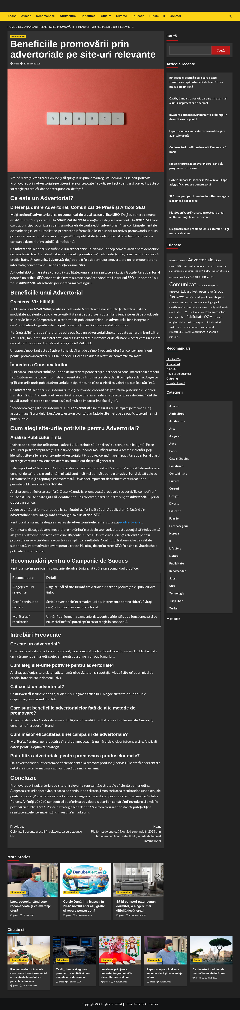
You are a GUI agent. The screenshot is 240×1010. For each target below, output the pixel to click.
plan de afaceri (176, 312)
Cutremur (172, 378)
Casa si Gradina (179, 458)
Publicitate (176, 563)
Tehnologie (176, 593)
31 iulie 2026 (28, 915)
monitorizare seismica (197, 307)
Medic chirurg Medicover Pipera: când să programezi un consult (196, 166)
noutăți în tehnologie (218, 307)
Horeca (174, 533)
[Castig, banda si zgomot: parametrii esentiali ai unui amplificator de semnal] (74, 950)
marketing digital (209, 302)
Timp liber (176, 601)
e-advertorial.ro (130, 522)
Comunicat (182, 284)
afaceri (218, 260)
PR (186, 312)
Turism (154, 16)
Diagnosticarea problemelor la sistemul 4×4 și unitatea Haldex (199, 231)
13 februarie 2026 (84, 915)
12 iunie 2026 (211, 978)
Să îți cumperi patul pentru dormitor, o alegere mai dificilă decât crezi (136, 906)
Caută (171, 36)
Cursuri (174, 488)
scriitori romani (191, 327)
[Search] (230, 16)
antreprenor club (219, 266)
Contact (175, 16)
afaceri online (189, 266)
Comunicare (202, 276)
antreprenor (203, 266)
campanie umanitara (179, 277)
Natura (173, 556)
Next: (126, 834)
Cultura (106, 16)
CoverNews (132, 1004)
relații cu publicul (177, 322)
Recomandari (45, 16)
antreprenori (175, 271)
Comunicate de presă (208, 285)
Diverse (121, 16)
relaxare (218, 317)
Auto (172, 443)
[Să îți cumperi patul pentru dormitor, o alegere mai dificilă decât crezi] (138, 880)
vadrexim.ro (198, 331)
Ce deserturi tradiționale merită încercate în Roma (198, 149)
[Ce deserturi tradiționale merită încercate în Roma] (211, 950)
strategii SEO (176, 331)
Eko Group (215, 291)
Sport (173, 578)
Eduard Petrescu (193, 291)
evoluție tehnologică (195, 297)
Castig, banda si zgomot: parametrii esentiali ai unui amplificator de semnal (198, 101)
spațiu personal (207, 327)
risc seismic (216, 322)
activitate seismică (178, 260)
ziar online (212, 331)
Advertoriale (200, 259)
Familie (174, 518)
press (16, 63)
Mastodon (173, 618)
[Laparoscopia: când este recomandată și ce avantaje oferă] (33, 880)
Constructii (88, 16)
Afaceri (26, 16)
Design (173, 496)
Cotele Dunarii (175, 383)
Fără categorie (215, 297)
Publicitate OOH (199, 317)
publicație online (177, 317)
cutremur (174, 291)
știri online (174, 336)
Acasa (12, 16)
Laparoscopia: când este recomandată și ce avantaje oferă (30, 906)
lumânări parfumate (189, 302)
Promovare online (215, 311)
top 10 (187, 332)
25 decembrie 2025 (137, 915)
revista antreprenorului (198, 322)
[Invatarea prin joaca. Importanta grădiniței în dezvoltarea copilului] (120, 950)
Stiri (172, 586)
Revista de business (178, 373)
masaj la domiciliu (177, 307)
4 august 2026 (74, 982)
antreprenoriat (190, 271)
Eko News (176, 297)
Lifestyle (175, 548)
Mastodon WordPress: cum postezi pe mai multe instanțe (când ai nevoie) (196, 215)
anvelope (204, 270)
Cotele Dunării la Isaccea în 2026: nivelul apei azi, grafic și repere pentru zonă (84, 906)
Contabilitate (178, 473)
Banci (173, 451)
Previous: (46, 831)
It (164, 16)
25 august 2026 (30, 986)
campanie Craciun (220, 271)
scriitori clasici (175, 327)
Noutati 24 (173, 359)
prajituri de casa (196, 312)
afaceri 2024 (175, 266)
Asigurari (175, 436)
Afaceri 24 (173, 364)
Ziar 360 (171, 368)
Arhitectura (68, 16)
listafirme (173, 302)
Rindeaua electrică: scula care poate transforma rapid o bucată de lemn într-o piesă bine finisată (196, 82)
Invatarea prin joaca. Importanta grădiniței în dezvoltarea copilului (198, 117)
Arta (172, 428)
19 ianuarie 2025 (32, 63)
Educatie (138, 16)
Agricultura (176, 413)
